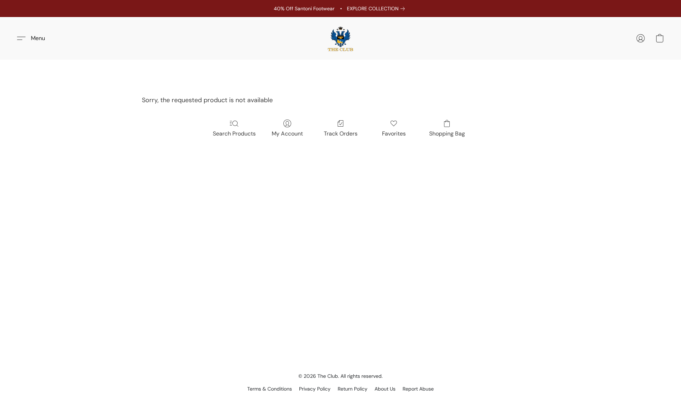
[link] (377, 8)
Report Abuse (418, 389)
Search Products (234, 133)
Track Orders (341, 133)
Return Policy (352, 389)
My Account (287, 133)
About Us (385, 389)
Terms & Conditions (269, 389)
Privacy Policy (315, 389)
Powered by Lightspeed (341, 401)
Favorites (394, 133)
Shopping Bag (447, 133)
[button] (340, 38)
